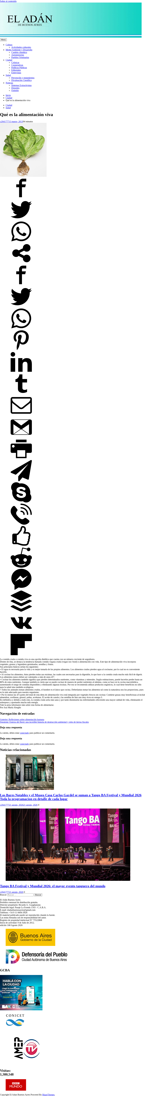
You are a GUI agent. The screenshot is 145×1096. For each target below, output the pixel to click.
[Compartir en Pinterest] (21, 350)
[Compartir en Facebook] (21, 198)
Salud (8, 75)
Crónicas (15, 62)
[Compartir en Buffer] (21, 611)
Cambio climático (19, 52)
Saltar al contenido (8, 1)
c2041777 (4, 121)
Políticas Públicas (19, 67)
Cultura (9, 44)
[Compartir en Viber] (21, 524)
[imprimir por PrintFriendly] (21, 458)
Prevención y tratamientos (22, 78)
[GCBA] (21, 1009)
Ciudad (9, 60)
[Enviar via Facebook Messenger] (21, 589)
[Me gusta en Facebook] (21, 545)
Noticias (9, 83)
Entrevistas (16, 72)
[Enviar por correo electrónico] (21, 415)
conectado (24, 733)
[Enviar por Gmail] (21, 437)
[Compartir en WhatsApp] (21, 241)
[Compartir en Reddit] (21, 567)
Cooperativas (17, 65)
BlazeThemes (48, 1094)
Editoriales (16, 70)
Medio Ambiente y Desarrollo (19, 50)
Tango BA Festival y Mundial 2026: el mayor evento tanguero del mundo (52, 886)
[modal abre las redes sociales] (21, 263)
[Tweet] (21, 219)
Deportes (15, 88)
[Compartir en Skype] (21, 502)
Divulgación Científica (21, 80)
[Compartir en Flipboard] (21, 654)
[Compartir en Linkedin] (21, 372)
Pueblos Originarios (20, 57)
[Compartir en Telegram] (21, 480)
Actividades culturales (21, 47)
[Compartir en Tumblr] (21, 393)
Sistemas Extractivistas (21, 85)
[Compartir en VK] (21, 632)
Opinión (15, 90)
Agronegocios (17, 55)
